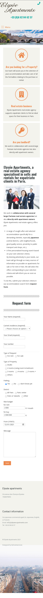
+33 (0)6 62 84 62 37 (21, 17)
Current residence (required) (14, 325)
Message (7, 431)
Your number (9, 344)
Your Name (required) (12, 317)
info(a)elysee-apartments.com (17, 522)
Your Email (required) (12, 335)
